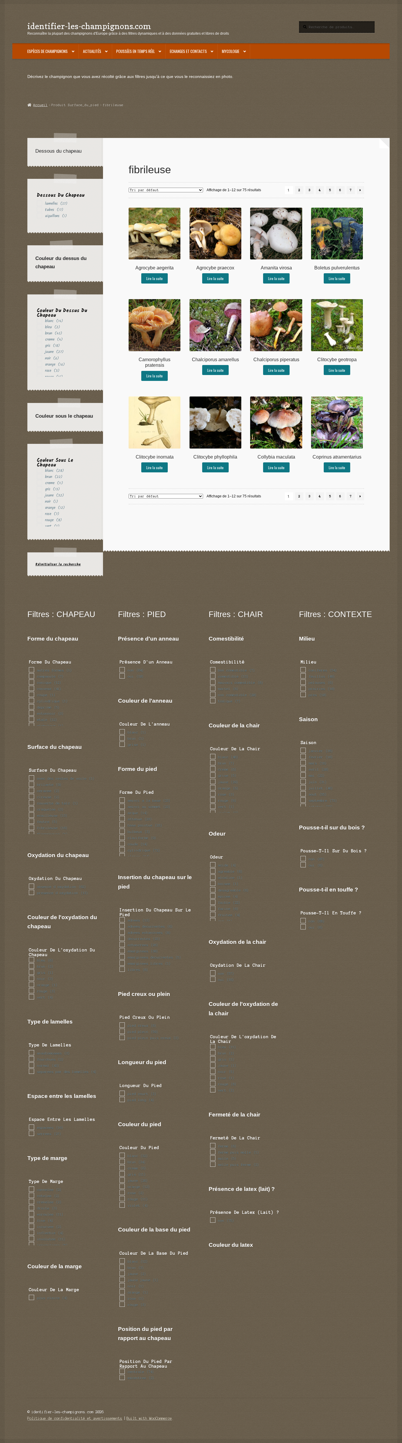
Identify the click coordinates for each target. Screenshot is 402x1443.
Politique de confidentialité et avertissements (74, 1418)
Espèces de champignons (47, 51)
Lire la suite (154, 278)
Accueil (40, 105)
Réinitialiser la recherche (58, 564)
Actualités (92, 51)
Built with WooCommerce (149, 1418)
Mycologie (230, 51)
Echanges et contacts (188, 51)
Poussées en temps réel (135, 51)
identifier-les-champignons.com (89, 26)
